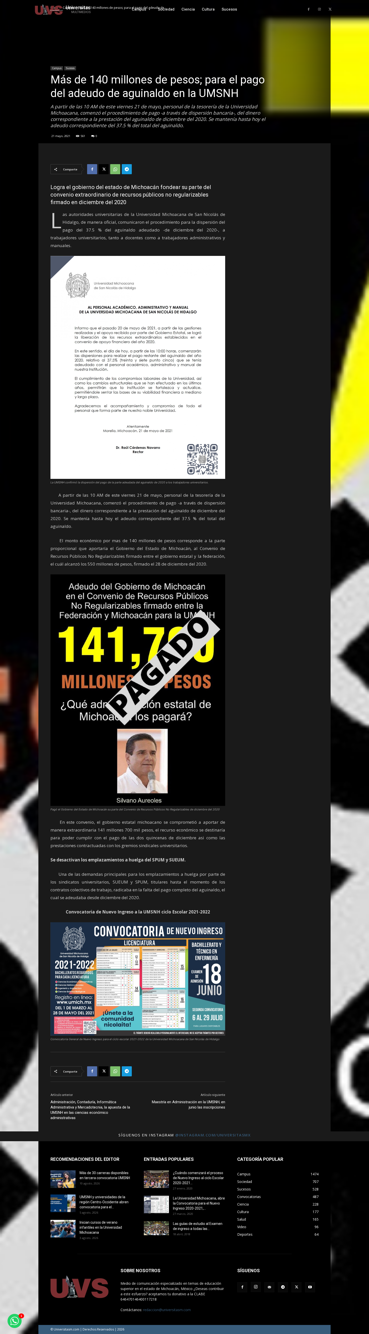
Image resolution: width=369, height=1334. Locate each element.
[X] (330, 9)
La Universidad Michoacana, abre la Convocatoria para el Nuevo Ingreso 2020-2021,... (199, 1203)
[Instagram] (319, 9)
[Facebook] (308, 9)
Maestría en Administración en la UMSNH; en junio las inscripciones (188, 1105)
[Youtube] (310, 1287)
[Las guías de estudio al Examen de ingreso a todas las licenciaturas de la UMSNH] (156, 1228)
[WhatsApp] (115, 169)
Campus (57, 68)
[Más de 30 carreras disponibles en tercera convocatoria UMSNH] (63, 1179)
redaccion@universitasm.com (167, 1309)
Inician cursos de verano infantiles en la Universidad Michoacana (101, 1227)
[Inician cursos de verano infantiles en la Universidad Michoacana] (63, 1228)
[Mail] (269, 1287)
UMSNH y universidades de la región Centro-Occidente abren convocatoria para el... (104, 1202)
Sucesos (70, 68)
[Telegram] (127, 169)
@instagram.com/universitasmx (213, 1134)
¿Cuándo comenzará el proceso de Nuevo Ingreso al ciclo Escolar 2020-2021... (198, 1178)
